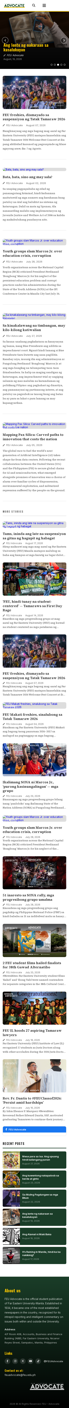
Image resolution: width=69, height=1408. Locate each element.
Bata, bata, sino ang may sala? (27, 176)
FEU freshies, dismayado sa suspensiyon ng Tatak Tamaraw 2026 (34, 117)
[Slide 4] (61, 65)
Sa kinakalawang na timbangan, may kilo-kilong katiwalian (34, 327)
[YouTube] (30, 1361)
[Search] (33, 5)
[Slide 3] (58, 65)
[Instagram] (15, 1361)
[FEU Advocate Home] (14, 5)
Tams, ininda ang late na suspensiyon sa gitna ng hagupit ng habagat (34, 535)
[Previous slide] (5, 40)
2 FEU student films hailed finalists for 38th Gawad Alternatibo (32, 965)
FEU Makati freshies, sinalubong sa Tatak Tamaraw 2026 (32, 716)
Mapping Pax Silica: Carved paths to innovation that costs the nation (33, 436)
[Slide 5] (65, 65)
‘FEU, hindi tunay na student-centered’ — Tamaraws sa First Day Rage (32, 605)
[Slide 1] (52, 65)
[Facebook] (7, 1361)
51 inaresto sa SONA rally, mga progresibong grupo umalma (28, 897)
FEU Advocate (14, 125)
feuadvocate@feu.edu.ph (20, 1374)
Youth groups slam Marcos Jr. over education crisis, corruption (32, 253)
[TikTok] (38, 1361)
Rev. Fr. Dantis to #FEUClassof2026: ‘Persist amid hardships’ (32, 1100)
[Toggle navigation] (44, 6)
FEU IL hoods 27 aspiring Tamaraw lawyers (32, 1032)
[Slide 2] (55, 65)
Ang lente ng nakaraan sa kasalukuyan (25, 47)
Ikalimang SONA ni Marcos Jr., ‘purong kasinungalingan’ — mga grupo (30, 786)
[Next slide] (64, 40)
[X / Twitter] (23, 1361)
